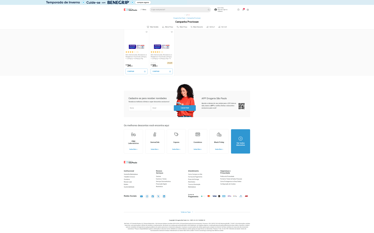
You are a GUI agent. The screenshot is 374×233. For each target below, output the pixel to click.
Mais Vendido (154, 27)
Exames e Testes (161, 179)
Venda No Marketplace (131, 174)
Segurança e (225, 172)
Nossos (159, 172)
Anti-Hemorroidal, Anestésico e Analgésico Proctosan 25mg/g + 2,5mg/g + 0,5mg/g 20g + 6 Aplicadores (161, 57)
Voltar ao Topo (186, 212)
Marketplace (192, 187)
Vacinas (158, 176)
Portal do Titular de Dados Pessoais (231, 179)
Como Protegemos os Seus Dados (230, 181)
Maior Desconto (198, 27)
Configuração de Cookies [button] (228, 184)
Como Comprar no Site (195, 174)
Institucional (129, 171)
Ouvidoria (127, 179)
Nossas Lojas (128, 182)
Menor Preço (169, 27)
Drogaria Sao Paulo (179, 18)
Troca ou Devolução (194, 184)
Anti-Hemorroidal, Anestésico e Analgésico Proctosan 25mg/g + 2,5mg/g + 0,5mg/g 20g (136, 56)
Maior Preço (183, 27)
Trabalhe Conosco (129, 177)
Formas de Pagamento (195, 177)
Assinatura (159, 186)
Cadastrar (185, 108)
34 (129, 65)
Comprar (130, 71)
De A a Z (212, 27)
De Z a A (224, 27)
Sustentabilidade (129, 187)
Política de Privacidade (227, 176)
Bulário (126, 184)
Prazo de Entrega (193, 179)
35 (154, 65)
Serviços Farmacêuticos (163, 181)
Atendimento (193, 171)
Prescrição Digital (161, 184)
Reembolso (191, 182)
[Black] (187, 2)
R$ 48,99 (153, 63)
